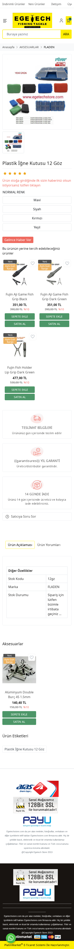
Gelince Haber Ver (17, 240)
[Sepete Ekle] (20, 316)
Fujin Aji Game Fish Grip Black (20, 296)
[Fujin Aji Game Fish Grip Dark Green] (54, 274)
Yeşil (37, 227)
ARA (66, 34)
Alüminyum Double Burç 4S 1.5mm (19, 694)
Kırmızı (37, 218)
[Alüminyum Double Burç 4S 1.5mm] (19, 670)
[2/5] (7, 173)
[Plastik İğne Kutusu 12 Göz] (37, 91)
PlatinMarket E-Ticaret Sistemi (25, 945)
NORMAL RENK (14, 192)
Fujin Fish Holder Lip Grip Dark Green (20, 369)
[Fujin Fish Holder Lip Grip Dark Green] (20, 347)
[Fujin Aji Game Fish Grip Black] (20, 274)
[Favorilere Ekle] (32, 263)
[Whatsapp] (11, 938)
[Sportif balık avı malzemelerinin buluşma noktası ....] (32, 20)
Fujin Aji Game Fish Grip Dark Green (54, 296)
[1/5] (4, 173)
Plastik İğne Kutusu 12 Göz (24, 749)
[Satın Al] (20, 324)
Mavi (37, 200)
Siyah (37, 209)
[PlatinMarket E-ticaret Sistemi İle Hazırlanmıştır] (22, 937)
